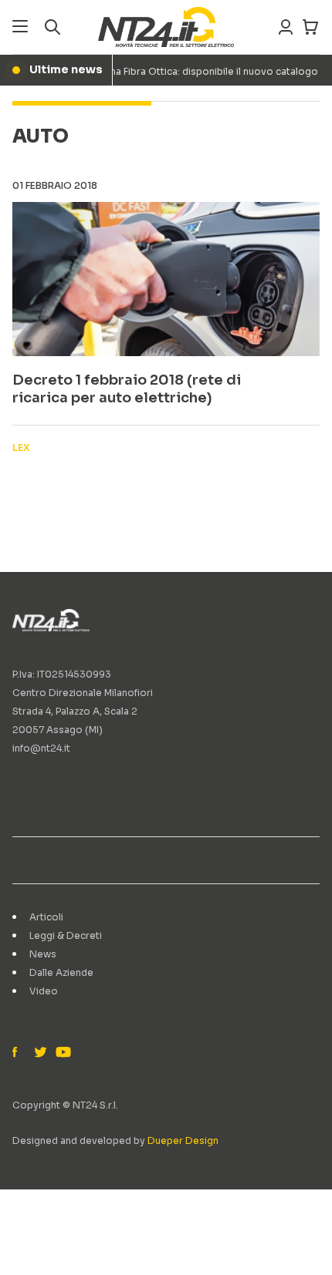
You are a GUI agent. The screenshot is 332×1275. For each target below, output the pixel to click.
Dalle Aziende (61, 972)
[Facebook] (18, 1053)
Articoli (46, 917)
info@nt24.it (41, 748)
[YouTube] (62, 1053)
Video (43, 991)
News (42, 954)
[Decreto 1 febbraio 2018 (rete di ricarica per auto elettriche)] (166, 279)
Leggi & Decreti (65, 935)
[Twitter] (40, 1053)
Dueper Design (183, 1140)
